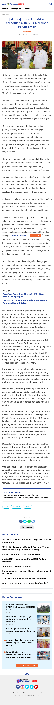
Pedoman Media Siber (36, 693)
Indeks (27, 8)
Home (5, 8)
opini (6, 507)
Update (35, 236)
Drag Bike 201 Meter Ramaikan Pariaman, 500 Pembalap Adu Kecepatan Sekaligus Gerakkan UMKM (19, 655)
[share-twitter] (25, 521)
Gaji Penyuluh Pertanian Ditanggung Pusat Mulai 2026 (20, 629)
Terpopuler (16, 8)
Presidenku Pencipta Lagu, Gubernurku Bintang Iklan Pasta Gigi (19, 619)
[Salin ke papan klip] (33, 521)
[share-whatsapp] (29, 521)
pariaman (16, 507)
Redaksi (12, 693)
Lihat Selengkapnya (26, 665)
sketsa (27, 507)
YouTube (37, 690)
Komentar (28, 527)
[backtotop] (27, 675)
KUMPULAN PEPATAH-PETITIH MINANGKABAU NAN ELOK (20, 607)
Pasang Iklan (21, 693)
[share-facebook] (21, 521)
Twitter (28, 690)
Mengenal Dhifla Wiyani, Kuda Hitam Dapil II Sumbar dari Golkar (20, 643)
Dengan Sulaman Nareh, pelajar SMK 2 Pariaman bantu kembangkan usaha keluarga (26, 496)
